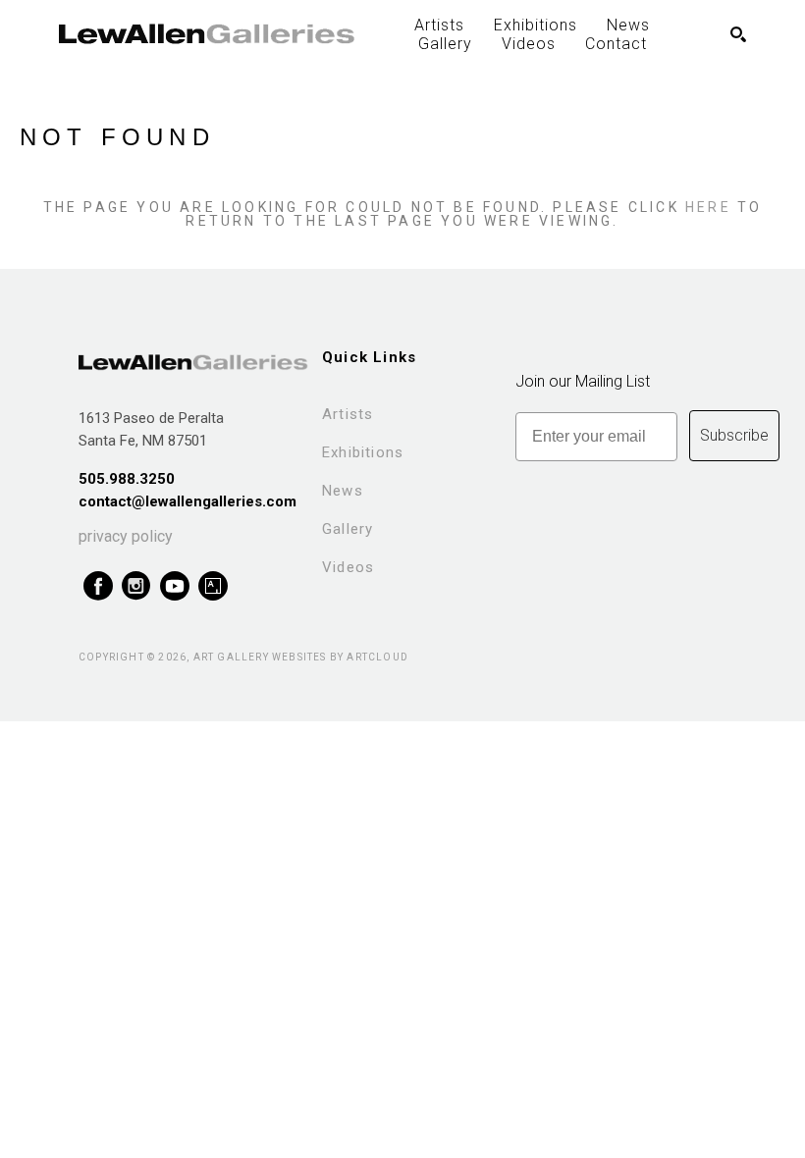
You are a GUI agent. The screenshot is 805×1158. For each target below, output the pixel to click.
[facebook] (97, 586)
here (708, 207)
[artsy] (212, 586)
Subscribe (734, 435)
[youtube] (174, 586)
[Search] (738, 34)
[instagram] (136, 586)
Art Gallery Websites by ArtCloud (300, 657)
